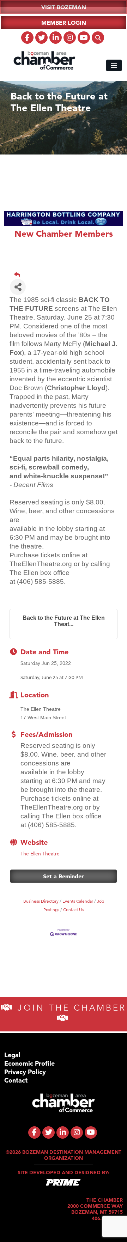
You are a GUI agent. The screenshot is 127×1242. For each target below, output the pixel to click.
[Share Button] (18, 287)
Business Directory (41, 901)
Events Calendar (77, 901)
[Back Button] (66, 275)
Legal (12, 1055)
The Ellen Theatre (40, 853)
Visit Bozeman (63, 7)
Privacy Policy (25, 1072)
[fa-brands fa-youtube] (84, 37)
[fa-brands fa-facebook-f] (27, 37)
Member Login (63, 22)
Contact (16, 1080)
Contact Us (73, 909)
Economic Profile (29, 1063)
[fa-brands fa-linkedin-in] (55, 37)
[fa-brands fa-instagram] (70, 37)
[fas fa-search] (98, 37)
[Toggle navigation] (114, 65)
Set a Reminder (63, 876)
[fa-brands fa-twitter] (41, 37)
